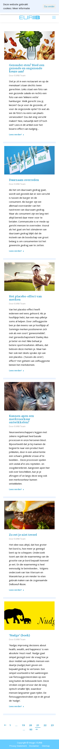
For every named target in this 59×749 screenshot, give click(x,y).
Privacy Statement (18, 745)
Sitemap (46, 745)
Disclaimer (34, 745)
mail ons (11, 17)
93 (30, 729)
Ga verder (49, 6)
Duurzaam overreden (24, 180)
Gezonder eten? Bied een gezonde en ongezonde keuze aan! (26, 68)
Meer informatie (21, 8)
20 (30, 725)
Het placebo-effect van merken (25, 298)
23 (52, 725)
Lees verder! (15, 134)
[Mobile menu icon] (54, 17)
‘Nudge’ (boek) (19, 635)
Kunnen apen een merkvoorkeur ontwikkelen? (21, 419)
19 (23, 725)
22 (45, 725)
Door (17, 75)
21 (37, 725)
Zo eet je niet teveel (23, 534)
